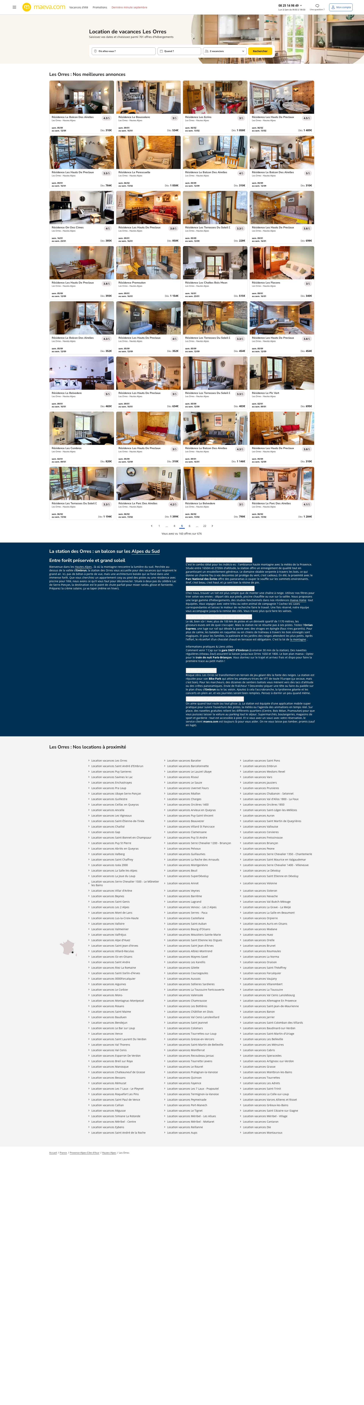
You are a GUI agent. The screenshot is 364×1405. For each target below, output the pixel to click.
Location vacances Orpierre (260, 918)
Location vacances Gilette (183, 967)
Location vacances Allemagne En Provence (270, 1000)
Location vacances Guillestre (109, 799)
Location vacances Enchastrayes (111, 782)
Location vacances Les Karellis (186, 962)
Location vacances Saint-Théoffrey (264, 967)
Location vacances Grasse (259, 1066)
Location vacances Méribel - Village (265, 1116)
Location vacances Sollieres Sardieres (191, 984)
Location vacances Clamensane (187, 832)
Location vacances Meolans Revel (264, 771)
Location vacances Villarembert (262, 984)
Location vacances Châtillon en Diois (190, 1011)
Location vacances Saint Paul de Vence (115, 1099)
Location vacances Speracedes (262, 1055)
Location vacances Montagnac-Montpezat (117, 1000)
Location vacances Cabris (259, 1050)
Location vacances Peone (259, 848)
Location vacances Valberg (108, 854)
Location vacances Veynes (183, 890)
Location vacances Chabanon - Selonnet (268, 793)
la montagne (298, 639)
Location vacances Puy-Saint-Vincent (190, 815)
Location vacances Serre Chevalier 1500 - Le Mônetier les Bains (125, 883)
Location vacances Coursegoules (187, 973)
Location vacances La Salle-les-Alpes (114, 870)
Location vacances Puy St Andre (187, 837)
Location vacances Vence (107, 1033)
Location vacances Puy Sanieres (111, 771)
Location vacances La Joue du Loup (113, 876)
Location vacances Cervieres (261, 832)
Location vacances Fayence (184, 1083)
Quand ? (169, 51)
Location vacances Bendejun (109, 1022)
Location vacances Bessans (108, 1077)
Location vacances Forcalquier (262, 973)
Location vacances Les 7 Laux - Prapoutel (193, 1088)
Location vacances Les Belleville (263, 1039)
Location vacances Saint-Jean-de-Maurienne (271, 1006)
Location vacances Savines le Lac (112, 777)
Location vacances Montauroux (262, 1132)
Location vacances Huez (258, 934)
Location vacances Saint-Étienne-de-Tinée (117, 821)
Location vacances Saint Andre (110, 962)
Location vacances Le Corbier (109, 989)
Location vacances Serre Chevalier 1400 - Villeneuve (276, 865)
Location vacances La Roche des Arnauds (193, 859)
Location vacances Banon (259, 1011)
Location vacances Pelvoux (184, 848)
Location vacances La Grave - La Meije (267, 907)
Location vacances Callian (107, 1105)
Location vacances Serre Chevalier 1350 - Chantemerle (277, 854)
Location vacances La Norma (261, 956)
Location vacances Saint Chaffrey (112, 859)
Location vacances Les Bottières (187, 1006)
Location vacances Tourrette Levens (189, 1061)
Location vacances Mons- (107, 995)
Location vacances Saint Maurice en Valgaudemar (274, 859)
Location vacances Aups (182, 1132)
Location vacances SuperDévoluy (188, 876)
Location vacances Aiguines (108, 984)
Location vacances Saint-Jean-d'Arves (114, 945)
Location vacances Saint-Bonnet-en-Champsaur (121, 837)
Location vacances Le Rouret (185, 1066)
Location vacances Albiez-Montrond (189, 951)
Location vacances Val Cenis (109, 1050)
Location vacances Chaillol (108, 826)
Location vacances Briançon (260, 843)
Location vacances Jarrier (259, 1017)
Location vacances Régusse (108, 1110)
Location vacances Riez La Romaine (113, 967)
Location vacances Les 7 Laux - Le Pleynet (117, 1088)
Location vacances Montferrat (186, 1050)
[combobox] (124, 51)
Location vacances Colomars (185, 1028)
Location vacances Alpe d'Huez (110, 940)
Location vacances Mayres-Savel (187, 956)
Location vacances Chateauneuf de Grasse (118, 1072)
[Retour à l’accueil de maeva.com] (44, 7)
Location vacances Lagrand (184, 901)
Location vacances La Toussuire (263, 989)
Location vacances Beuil (182, 870)
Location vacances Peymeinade (186, 1099)
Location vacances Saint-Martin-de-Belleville (195, 1044)
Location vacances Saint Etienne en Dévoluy (270, 876)
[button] (14, 7)
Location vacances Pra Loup (108, 788)
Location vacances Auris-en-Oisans (265, 923)
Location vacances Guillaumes (186, 854)
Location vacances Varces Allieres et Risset (270, 1099)
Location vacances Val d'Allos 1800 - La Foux (270, 799)
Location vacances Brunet (259, 945)
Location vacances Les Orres (109, 760)
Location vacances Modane (260, 929)
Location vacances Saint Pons (261, 760)
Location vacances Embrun (260, 766)
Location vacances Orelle (259, 940)
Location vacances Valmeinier (110, 929)
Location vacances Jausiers (260, 782)
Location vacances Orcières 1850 (263, 804)
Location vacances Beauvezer (185, 821)
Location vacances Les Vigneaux (111, 815)
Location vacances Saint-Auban (187, 923)
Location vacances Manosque (110, 1066)
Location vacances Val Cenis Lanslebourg (269, 995)
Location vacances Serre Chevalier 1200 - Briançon (199, 843)
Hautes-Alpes (83, 567)
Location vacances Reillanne (185, 1127)
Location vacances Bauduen (109, 1017)
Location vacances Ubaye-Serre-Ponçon (116, 793)
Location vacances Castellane (185, 918)
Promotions (100, 7)
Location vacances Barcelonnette (188, 766)
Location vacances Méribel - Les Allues (191, 1116)
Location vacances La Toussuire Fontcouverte (195, 989)
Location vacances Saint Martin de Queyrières (272, 821)
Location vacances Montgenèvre (187, 865)
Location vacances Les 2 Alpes (110, 907)
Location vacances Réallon (183, 793)
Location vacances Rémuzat (108, 1083)
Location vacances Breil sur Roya (112, 1061)
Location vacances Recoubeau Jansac (190, 1055)
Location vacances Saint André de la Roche (118, 1132)
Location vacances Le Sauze (184, 782)
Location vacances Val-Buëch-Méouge (267, 901)
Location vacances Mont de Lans (111, 912)
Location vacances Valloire (108, 923)
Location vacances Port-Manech (187, 1105)
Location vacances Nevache (260, 896)
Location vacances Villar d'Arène (111, 890)
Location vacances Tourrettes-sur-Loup (192, 1033)
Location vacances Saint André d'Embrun (117, 766)
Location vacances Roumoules (262, 951)
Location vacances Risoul (183, 777)
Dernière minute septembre (129, 7)
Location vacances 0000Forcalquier (113, 978)
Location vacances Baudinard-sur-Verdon (269, 1028)
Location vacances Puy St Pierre (111, 843)
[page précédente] (152, 526)
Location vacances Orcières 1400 (188, 804)
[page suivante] (212, 526)
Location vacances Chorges (184, 799)
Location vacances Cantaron (260, 1121)
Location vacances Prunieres (261, 788)
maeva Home (298, 600)
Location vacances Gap (105, 832)
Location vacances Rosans (107, 1006)
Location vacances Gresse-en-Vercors (190, 1039)
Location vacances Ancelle (107, 810)
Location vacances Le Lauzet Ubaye (189, 771)
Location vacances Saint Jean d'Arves (190, 945)
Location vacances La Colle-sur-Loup (266, 1094)
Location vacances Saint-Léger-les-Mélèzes (270, 810)
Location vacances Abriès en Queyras (115, 848)
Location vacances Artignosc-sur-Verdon (268, 1061)
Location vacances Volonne (260, 883)
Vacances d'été (78, 7)
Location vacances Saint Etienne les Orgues (194, 940)
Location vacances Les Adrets (261, 1083)
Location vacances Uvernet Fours (188, 788)
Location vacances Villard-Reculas (112, 951)
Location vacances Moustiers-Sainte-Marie (194, 934)
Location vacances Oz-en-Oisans (111, 956)
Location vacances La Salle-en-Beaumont (269, 912)
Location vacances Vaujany (260, 978)
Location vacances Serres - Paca (187, 912)
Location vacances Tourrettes (261, 1077)
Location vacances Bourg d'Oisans (188, 929)
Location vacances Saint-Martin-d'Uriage (268, 1033)
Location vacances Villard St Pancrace (191, 826)
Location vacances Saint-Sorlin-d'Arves (115, 973)
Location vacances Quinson (184, 1077)
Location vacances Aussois (184, 978)
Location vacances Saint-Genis (110, 901)
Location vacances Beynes (107, 896)
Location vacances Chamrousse (187, 1000)
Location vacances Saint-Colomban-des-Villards (273, 1022)
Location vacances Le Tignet (184, 1110)
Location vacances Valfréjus (108, 934)
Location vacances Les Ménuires (263, 1044)
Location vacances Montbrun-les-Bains (267, 1072)
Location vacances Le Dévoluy (261, 870)
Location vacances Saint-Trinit (262, 1088)
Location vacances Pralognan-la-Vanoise (192, 1072)
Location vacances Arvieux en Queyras (191, 810)
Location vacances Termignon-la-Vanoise (193, 1094)
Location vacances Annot (182, 883)
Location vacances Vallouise (260, 826)
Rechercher (260, 51)
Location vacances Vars (257, 777)
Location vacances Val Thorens (110, 1044)
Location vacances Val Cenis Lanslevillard (193, 1017)
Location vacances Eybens (107, 1127)
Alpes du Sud (146, 551)
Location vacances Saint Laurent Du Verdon (118, 1039)
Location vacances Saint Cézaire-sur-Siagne (270, 1110)
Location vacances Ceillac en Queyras (115, 804)
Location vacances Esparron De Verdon (116, 1055)
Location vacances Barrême (184, 896)
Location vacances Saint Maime (111, 1011)
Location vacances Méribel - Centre (113, 1121)
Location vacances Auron (259, 815)
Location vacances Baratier (184, 760)
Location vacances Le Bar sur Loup (113, 1028)
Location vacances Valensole (185, 995)
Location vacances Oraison (260, 962)
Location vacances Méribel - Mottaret (190, 1121)
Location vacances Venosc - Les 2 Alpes (192, 907)
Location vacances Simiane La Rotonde (115, 1116)
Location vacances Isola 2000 (109, 865)
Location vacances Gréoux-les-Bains (265, 1105)
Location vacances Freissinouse (263, 837)
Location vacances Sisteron (260, 890)
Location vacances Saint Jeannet (187, 1022)
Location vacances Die (257, 1127)
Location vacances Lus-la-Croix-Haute (115, 918)
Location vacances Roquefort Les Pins (115, 1094)
